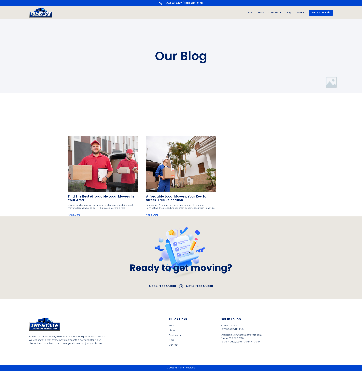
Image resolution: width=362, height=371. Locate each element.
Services (273, 12)
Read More (74, 214)
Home (250, 12)
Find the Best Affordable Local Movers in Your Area (101, 198)
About (261, 12)
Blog (288, 12)
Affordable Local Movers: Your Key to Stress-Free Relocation (176, 198)
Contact (299, 12)
